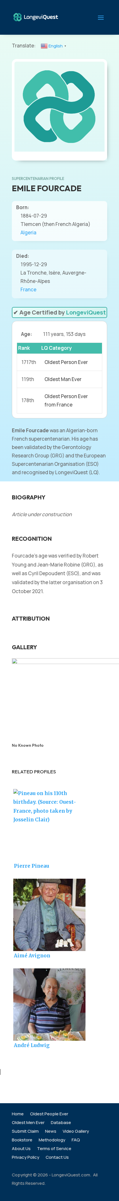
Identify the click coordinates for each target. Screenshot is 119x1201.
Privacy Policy (25, 1157)
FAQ (76, 1140)
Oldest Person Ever (66, 362)
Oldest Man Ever (62, 379)
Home (18, 1114)
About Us (21, 1149)
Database (61, 1123)
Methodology (52, 1140)
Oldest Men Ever (28, 1123)
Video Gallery (76, 1131)
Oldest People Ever (49, 1114)
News (50, 1131)
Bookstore (22, 1140)
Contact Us (57, 1157)
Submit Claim (25, 1131)
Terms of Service (54, 1149)
